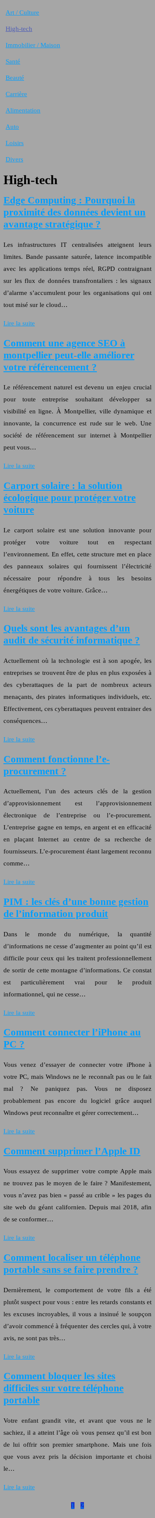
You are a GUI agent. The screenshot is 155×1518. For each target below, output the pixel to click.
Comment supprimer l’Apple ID (71, 1151)
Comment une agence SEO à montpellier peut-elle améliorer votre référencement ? (68, 355)
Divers (14, 159)
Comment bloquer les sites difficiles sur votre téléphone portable (63, 1388)
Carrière (16, 94)
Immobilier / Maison (33, 45)
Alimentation (23, 110)
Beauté (15, 77)
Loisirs (15, 143)
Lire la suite (19, 323)
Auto (12, 126)
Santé (13, 61)
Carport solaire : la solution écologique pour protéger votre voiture (69, 497)
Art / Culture (22, 12)
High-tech (19, 28)
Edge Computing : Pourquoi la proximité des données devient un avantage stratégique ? (74, 212)
